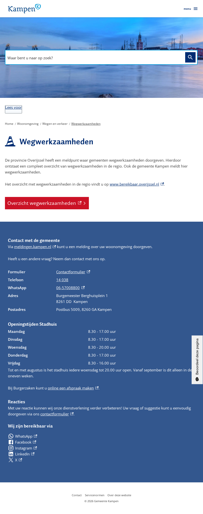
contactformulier (57, 413)
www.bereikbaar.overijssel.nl (137, 184)
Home (9, 124)
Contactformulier (73, 271)
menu (187, 8)
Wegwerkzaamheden (86, 124)
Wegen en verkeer (55, 124)
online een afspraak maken (73, 388)
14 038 (62, 279)
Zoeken (190, 57)
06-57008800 (70, 287)
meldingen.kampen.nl (35, 246)
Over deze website (119, 495)
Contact (77, 495)
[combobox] (93, 57)
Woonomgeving (28, 124)
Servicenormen (94, 495)
